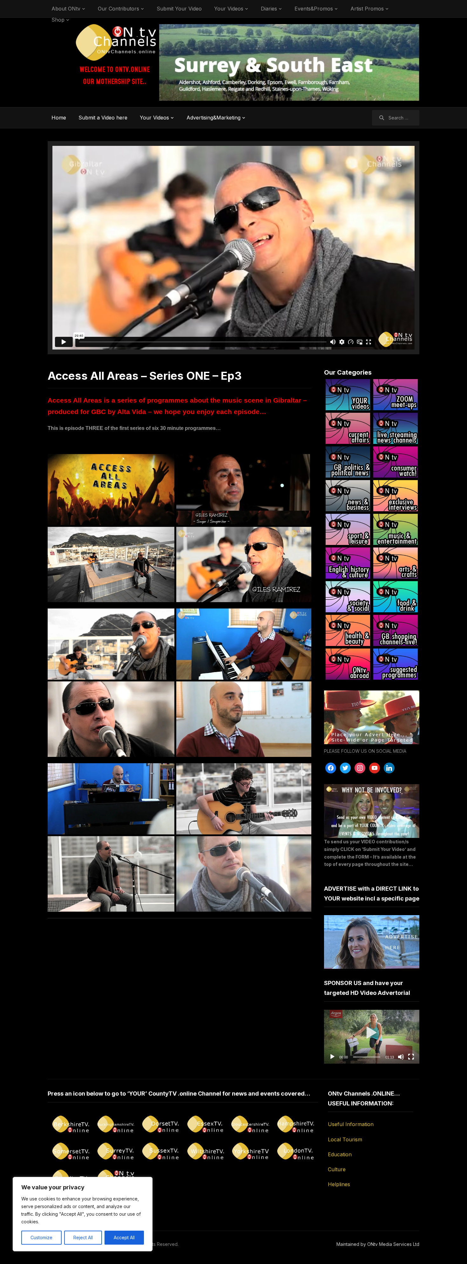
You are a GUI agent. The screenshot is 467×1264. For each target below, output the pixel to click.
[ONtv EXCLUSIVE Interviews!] (395, 495)
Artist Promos (367, 8)
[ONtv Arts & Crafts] (395, 563)
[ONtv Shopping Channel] (395, 630)
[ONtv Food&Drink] (395, 596)
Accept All (124, 1237)
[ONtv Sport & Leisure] (348, 529)
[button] (372, 1036)
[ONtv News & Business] (348, 495)
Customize (41, 1237)
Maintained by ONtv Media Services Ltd (377, 1244)
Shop (57, 20)
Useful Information (351, 1124)
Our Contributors (118, 8)
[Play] (332, 1057)
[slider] (366, 1057)
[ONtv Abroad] (348, 664)
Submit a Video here (102, 117)
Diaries (269, 8)
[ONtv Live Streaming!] (395, 428)
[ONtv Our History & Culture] (348, 563)
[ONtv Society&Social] (348, 596)
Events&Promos (313, 8)
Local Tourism (345, 1139)
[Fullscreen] (411, 1057)
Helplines (339, 1184)
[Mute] (401, 1057)
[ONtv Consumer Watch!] (395, 462)
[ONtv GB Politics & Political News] (348, 462)
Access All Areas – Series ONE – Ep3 (145, 375)
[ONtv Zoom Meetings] (395, 394)
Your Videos (228, 8)
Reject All (83, 1237)
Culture (337, 1169)
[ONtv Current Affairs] (348, 428)
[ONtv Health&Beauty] (348, 630)
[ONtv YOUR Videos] (348, 394)
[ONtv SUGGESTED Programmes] (395, 664)
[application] (371, 1037)
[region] (82, 1214)
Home (58, 117)
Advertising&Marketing (213, 117)
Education (340, 1154)
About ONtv (65, 8)
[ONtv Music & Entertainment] (395, 529)
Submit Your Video (179, 8)
